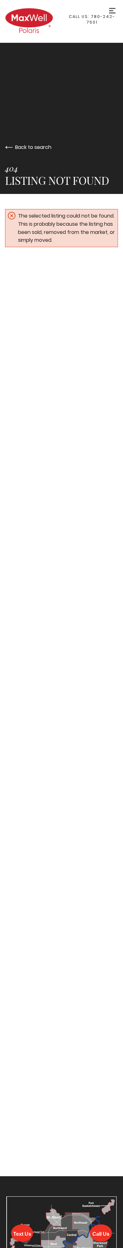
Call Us (100, 1234)
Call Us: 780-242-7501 (92, 19)
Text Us (22, 1234)
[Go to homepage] (35, 21)
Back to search (33, 147)
